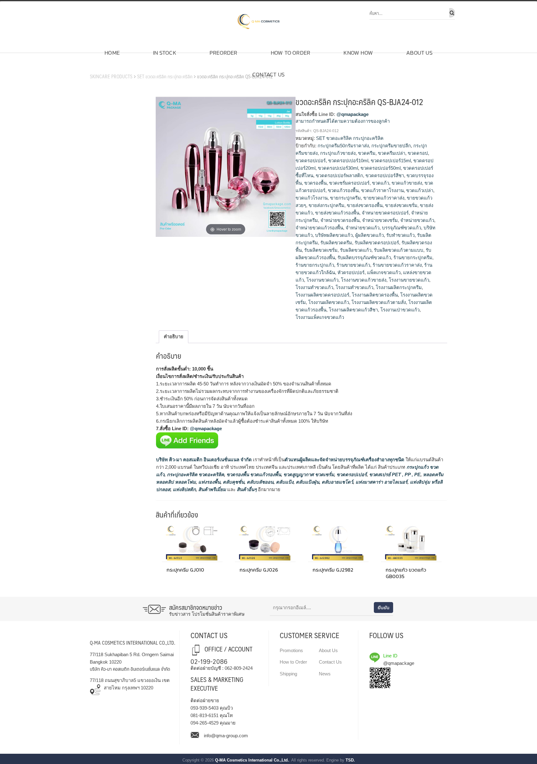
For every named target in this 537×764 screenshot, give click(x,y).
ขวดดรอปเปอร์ (311, 160)
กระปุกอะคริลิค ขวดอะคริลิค (195, 474)
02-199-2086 (208, 661)
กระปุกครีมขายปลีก (391, 145)
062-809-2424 (239, 668)
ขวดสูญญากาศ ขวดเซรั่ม (308, 474)
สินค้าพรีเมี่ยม (212, 489)
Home (112, 52)
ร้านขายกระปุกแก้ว (315, 265)
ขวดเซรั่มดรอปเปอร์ (349, 183)
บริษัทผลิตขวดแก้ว (334, 235)
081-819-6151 (204, 715)
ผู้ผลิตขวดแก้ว (369, 235)
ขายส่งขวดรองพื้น (365, 205)
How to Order (290, 52)
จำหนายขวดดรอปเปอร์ (385, 212)
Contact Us (268, 74)
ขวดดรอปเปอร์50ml (380, 168)
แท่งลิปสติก (184, 489)
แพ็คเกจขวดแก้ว (384, 272)
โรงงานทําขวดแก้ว (354, 287)
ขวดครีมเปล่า (391, 153)
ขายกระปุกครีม (345, 197)
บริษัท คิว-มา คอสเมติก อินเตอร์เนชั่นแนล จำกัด (204, 459)
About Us (419, 52)
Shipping (288, 673)
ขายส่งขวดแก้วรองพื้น (337, 212)
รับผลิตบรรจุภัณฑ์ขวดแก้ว (364, 257)
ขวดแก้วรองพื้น (343, 190)
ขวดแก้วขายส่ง (407, 183)
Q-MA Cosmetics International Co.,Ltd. (252, 760)
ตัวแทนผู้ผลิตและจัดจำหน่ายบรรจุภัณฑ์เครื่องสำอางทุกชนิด (344, 459)
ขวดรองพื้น (315, 183)
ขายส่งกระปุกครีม (326, 205)
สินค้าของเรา (107, 66)
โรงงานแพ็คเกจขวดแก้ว (320, 317)
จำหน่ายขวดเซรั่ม (380, 220)
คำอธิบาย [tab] (173, 336)
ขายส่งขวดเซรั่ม (401, 205)
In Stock (164, 52)
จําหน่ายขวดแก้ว (362, 227)
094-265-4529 (204, 722)
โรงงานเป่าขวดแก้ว (400, 309)
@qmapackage (353, 114)
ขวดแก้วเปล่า (419, 190)
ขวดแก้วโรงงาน (312, 197)
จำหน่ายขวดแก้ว (417, 220)
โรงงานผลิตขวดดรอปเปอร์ (322, 294)
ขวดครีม (366, 153)
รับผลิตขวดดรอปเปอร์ (377, 242)
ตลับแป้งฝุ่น (307, 482)
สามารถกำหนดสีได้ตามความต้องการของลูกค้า (343, 121)
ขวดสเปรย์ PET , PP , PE (394, 474)
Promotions (291, 650)
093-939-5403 (204, 708)
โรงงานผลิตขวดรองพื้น (375, 294)
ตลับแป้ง (284, 482)
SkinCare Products (111, 76)
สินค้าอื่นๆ (247, 489)
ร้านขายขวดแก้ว (353, 265)
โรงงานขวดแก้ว (322, 280)
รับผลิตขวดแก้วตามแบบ (398, 250)
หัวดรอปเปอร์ (351, 272)
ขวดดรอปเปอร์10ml (348, 160)
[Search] (452, 12)
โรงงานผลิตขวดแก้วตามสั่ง (378, 302)
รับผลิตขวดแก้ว (355, 250)
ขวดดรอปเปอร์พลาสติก (339, 175)
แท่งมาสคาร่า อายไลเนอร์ (380, 482)
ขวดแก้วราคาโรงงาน (382, 190)
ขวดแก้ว (380, 183)
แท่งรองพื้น (208, 482)
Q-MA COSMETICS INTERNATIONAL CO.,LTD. (132, 642)
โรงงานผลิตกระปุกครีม (399, 287)
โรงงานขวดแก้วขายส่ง (363, 280)
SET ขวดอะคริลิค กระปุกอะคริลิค (164, 76)
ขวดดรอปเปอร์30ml (338, 168)
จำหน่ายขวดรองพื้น (340, 220)
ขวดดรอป (418, 153)
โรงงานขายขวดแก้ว (409, 280)
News (325, 673)
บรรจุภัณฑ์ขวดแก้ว (401, 227)
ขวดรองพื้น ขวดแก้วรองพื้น (253, 474)
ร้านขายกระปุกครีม (412, 257)
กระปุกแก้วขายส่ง (338, 153)
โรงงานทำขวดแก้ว (314, 287)
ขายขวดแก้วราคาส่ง (383, 197)
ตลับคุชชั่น (233, 482)
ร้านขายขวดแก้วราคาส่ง (397, 265)
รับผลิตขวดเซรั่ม (320, 250)
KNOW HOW (358, 52)
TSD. (350, 760)
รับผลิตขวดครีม (336, 242)
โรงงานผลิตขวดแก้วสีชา (353, 309)
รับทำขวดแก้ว (400, 235)
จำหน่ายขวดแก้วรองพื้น (319, 227)
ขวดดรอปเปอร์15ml (391, 160)
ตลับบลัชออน (259, 482)
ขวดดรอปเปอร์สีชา (384, 175)
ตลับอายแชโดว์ (336, 482)
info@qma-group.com (226, 735)
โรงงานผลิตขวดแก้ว (328, 302)
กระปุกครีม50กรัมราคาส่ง (343, 145)
